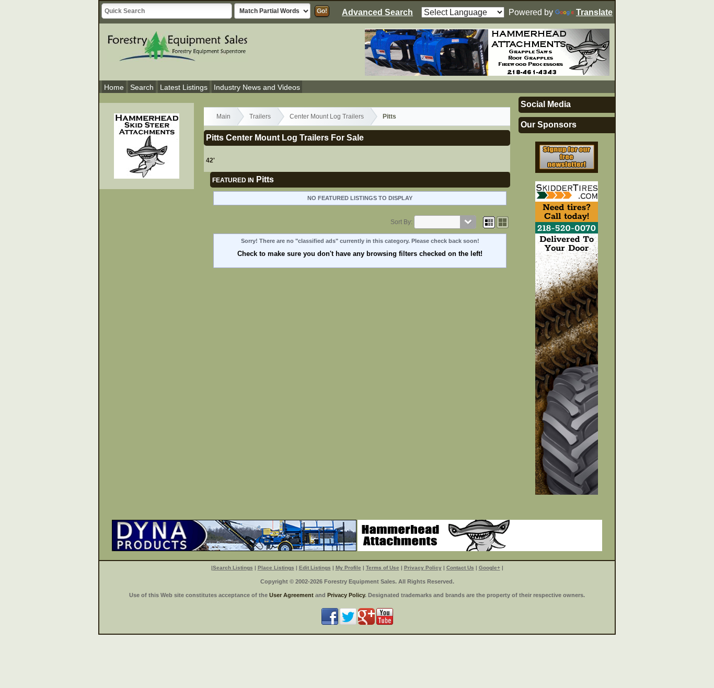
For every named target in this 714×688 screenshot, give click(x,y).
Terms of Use (382, 567)
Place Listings (276, 567)
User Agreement (291, 595)
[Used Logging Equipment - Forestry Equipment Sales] (178, 45)
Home (114, 87)
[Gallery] (503, 222)
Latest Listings (184, 87)
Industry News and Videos (257, 87)
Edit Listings (315, 567)
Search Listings (233, 567)
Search (142, 87)
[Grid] (489, 222)
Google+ (489, 567)
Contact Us (460, 567)
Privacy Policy (423, 567)
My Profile (348, 567)
